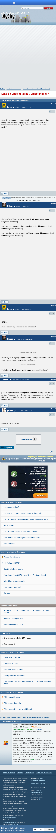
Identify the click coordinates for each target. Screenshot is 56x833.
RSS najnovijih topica (12, 697)
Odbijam (49, 829)
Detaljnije (39, 729)
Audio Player (9, 525)
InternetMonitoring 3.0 (12, 507)
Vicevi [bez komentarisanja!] (15, 581)
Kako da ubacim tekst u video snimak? (36, 89)
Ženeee (7, 593)
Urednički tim (29, 772)
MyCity (2, 89)
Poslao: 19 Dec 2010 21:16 (23, 411)
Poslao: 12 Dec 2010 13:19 (23, 309)
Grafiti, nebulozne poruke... (14, 569)
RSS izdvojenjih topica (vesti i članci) (18, 709)
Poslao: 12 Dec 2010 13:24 (24, 339)
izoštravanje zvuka (11, 663)
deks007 (5, 379)
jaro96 (10, 410)
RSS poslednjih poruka (12, 703)
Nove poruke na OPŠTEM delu (13, 552)
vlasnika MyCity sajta (9, 817)
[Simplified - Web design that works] (39, 799)
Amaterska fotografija (12, 557)
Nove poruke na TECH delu (12, 502)
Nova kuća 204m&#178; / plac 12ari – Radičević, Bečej (25, 575)
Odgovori (8, 447)
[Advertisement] (28, 57)
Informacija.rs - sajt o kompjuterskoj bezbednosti (22, 513)
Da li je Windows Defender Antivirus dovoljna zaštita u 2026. (26, 519)
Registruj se (6, 198)
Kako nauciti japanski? (12, 587)
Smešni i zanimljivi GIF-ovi (14, 625)
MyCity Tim (14, 824)
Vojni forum (34, 780)
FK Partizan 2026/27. (12, 563)
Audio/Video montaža (14, 89)
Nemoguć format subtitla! (13, 670)
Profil (5, 193)
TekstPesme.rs (40, 783)
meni (14, 2)
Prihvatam (38, 829)
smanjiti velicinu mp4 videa (14, 676)
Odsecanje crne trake (12, 657)
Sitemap (20, 772)
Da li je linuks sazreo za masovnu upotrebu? (21, 531)
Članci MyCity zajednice (44, 772)
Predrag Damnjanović (9, 822)
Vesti (41, 778)
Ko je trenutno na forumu (12, 721)
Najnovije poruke (9, 772)
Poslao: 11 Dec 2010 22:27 (24, 206)
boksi (9, 107)
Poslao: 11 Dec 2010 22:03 (23, 107)
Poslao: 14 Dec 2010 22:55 (20, 379)
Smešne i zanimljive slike (13, 619)
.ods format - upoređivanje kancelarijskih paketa (22, 537)
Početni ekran (9, 544)
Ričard (10, 206)
